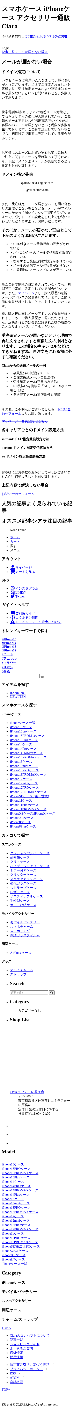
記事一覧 (16, 1340)
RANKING (17, 693)
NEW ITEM (18, 696)
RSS (13, 1373)
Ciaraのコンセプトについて (30, 1335)
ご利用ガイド (25, 613)
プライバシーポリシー (26, 1369)
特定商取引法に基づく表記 (29, 1364)
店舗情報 (16, 1353)
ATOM (14, 1377)
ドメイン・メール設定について (38, 622)
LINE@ (20, 592)
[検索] (42, 677)
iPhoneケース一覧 (22, 722)
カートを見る (25, 571)
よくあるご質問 (26, 617)
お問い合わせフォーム (18, 494)
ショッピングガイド (24, 1344)
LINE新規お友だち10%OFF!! (46, 36)
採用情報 (16, 1357)
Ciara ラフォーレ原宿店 (27, 1092)
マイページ (26, 293)
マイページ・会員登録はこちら (25, 421)
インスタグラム (26, 588)
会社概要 (16, 1382)
